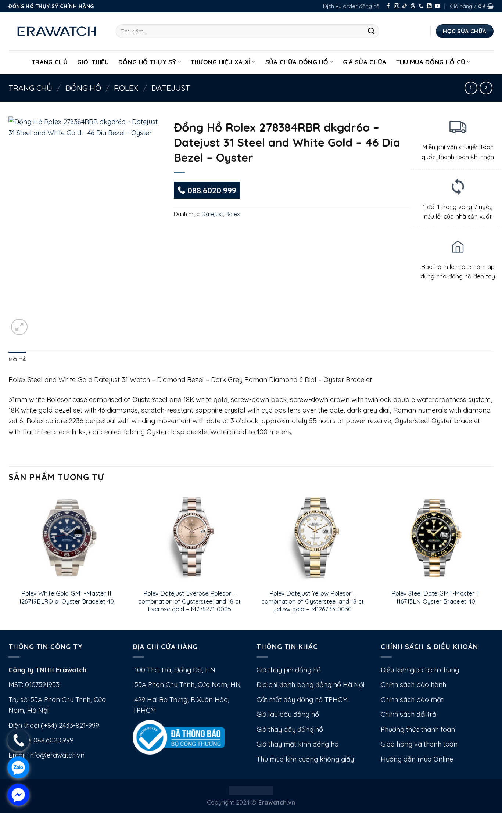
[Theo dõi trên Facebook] (388, 6)
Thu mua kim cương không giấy (305, 759)
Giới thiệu (93, 62)
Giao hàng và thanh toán (419, 744)
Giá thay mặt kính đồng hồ (297, 744)
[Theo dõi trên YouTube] (437, 6)
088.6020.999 (210, 190)
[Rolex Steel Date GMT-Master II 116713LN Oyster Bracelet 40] (436, 538)
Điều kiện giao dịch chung (420, 670)
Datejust (170, 88)
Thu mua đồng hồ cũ (431, 62)
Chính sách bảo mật (412, 699)
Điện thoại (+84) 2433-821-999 (53, 725)
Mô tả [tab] (17, 359)
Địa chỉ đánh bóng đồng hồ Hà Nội (310, 684)
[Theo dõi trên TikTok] (404, 6)
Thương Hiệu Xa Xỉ (221, 62)
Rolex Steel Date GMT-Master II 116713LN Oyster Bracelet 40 (435, 597)
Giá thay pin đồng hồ (289, 670)
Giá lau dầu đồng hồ (288, 714)
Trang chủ (30, 88)
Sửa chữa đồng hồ (296, 62)
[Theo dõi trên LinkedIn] (429, 6)
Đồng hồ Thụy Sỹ (147, 62)
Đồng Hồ (83, 88)
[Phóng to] (19, 327)
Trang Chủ (50, 62)
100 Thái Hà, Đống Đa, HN (174, 670)
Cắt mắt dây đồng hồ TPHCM (302, 699)
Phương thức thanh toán (418, 729)
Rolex (126, 88)
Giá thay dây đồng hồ (290, 729)
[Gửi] (371, 31)
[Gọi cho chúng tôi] (421, 6)
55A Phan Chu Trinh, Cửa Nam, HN (187, 684)
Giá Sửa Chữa (365, 62)
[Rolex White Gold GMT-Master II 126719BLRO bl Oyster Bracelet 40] (66, 538)
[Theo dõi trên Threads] (413, 6)
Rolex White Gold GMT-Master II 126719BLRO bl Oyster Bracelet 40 (66, 597)
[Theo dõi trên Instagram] (396, 6)
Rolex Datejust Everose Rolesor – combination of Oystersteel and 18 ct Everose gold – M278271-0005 (189, 601)
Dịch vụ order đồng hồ (351, 6)
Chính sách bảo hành (413, 684)
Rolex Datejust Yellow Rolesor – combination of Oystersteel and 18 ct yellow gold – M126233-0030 (312, 601)
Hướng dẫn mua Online (417, 759)
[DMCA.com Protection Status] (251, 790)
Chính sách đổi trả (408, 714)
